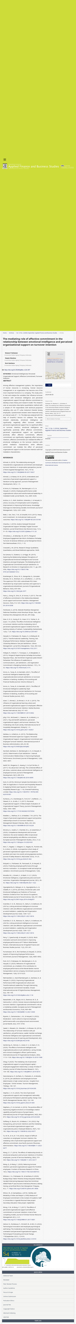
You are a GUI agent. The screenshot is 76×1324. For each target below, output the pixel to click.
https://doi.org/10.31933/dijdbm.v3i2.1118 (18, 995)
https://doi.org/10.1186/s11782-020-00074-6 (23, 1172)
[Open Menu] (5, 159)
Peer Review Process (10, 1284)
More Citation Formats (53, 419)
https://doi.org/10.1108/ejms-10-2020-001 (18, 842)
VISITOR (6, 1317)
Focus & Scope (8, 1292)
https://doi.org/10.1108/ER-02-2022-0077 (21, 1131)
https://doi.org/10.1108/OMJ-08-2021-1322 (21, 883)
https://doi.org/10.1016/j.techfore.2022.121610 (19, 1239)
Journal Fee (7, 1305)
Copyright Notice (9, 1309)
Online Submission (9, 1296)
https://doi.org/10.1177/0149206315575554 (18, 811)
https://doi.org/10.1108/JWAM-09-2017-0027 (19, 472)
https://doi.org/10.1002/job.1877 (14, 591)
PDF (49, 385)
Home (5, 333)
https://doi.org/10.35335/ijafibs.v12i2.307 (17, 370)
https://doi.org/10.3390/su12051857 (25, 632)
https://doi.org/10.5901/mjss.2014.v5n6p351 (19, 899)
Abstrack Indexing (9, 1313)
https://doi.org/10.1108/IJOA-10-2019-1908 (27, 1057)
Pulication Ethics (8, 1300)
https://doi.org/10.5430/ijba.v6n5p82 (16, 746)
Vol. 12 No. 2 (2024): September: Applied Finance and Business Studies (36, 333)
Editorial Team (8, 1276)
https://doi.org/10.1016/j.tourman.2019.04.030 (19, 1088)
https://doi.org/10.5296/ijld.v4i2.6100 (16, 1040)
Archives (11, 333)
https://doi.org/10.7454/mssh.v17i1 (18, 668)
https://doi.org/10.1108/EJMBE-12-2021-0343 (19, 1012)
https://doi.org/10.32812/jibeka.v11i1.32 (22, 531)
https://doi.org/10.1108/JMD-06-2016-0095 (18, 778)
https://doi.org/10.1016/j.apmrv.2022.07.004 (18, 1103)
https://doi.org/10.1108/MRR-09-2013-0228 (18, 825)
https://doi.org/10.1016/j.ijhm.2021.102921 (18, 730)
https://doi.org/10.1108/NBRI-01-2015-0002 (18, 713)
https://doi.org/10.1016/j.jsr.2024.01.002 (17, 859)
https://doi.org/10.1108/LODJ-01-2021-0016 (18, 916)
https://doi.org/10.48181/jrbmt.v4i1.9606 (23, 1188)
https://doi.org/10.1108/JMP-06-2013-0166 (26, 519)
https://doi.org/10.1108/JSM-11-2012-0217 (22, 1160)
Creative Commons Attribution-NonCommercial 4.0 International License (57, 462)
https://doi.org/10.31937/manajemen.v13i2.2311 (20, 648)
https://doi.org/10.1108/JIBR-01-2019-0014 (25, 1072)
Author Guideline (9, 1288)
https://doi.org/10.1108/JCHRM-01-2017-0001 (19, 1220)
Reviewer (6, 1280)
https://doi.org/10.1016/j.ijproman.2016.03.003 (23, 1117)
